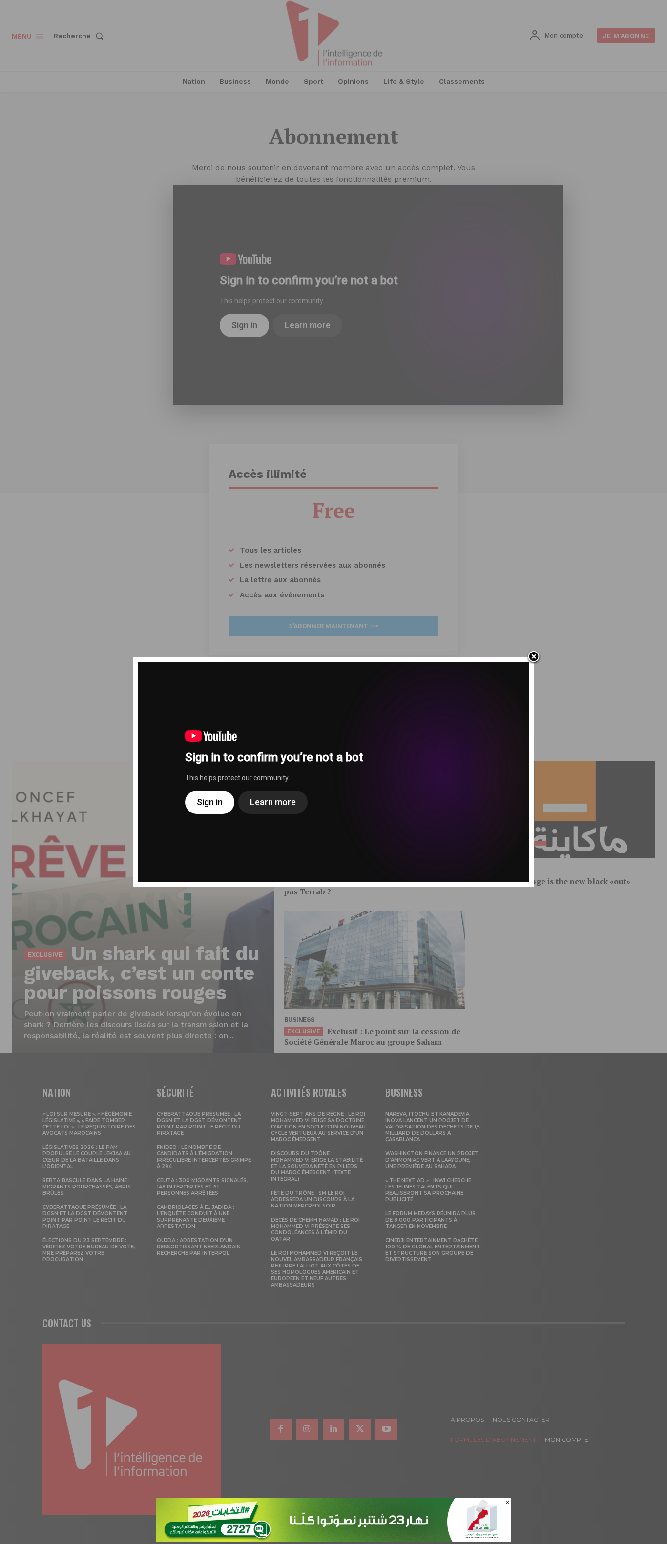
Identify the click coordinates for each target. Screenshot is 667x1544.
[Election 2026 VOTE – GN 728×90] (333, 1539)
